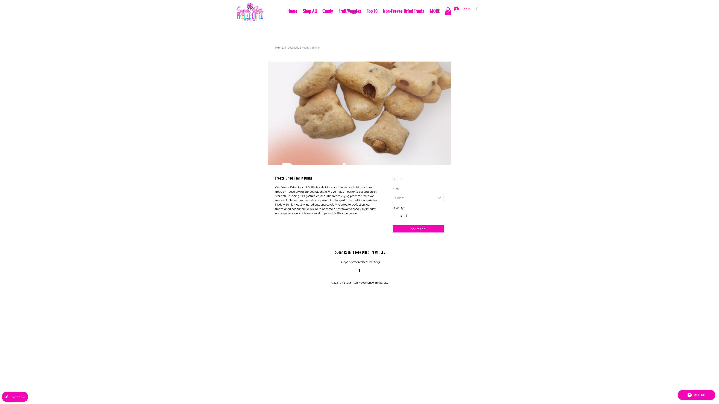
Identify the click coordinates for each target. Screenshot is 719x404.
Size (397, 188)
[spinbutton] (401, 215)
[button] (448, 11)
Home (279, 47)
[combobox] (418, 198)
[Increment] (406, 215)
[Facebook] (477, 9)
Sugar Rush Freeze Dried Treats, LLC (360, 252)
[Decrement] (395, 215)
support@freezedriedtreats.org (360, 262)
